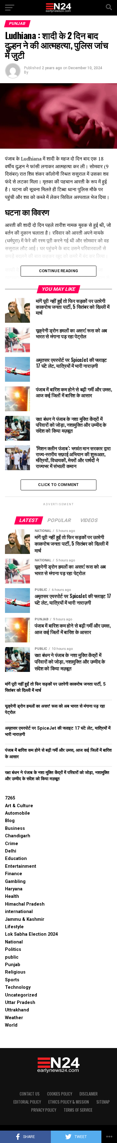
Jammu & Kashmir (24, 919)
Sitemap (103, 1102)
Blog (10, 820)
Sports (12, 980)
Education (16, 858)
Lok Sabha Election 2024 (31, 934)
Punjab (12, 964)
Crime (11, 843)
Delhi (10, 851)
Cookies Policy (59, 1094)
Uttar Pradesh (20, 1002)
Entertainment (20, 866)
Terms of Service (78, 1110)
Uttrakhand (17, 1010)
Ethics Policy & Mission (68, 1102)
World (11, 1025)
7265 (10, 798)
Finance (13, 873)
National (14, 942)
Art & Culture (19, 805)
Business (15, 828)
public (11, 957)
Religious (15, 972)
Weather (14, 1017)
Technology (18, 987)
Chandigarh (17, 836)
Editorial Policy (27, 1102)
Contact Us (30, 1094)
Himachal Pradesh (25, 904)
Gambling (15, 881)
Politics (13, 949)
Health (12, 896)
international (19, 911)
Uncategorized (21, 995)
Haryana (13, 889)
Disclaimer (89, 1094)
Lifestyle (14, 926)
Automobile (17, 813)
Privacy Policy (43, 1110)
